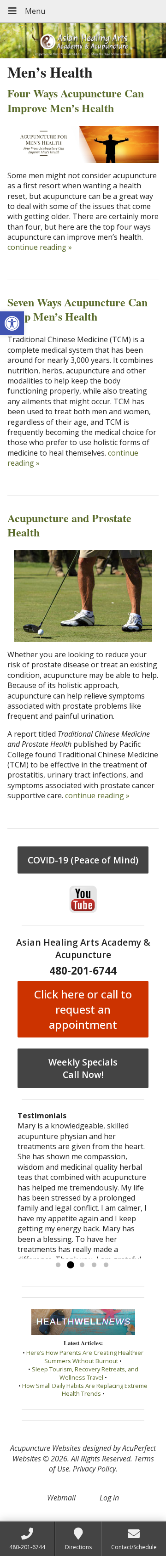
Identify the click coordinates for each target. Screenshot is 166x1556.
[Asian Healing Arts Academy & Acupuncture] (83, 40)
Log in (109, 1498)
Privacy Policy (94, 1469)
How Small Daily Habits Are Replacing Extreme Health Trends (85, 1389)
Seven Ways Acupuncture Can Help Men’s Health (77, 309)
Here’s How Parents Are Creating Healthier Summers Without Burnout (84, 1356)
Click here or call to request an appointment (83, 1009)
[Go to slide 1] (58, 1265)
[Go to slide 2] (70, 1265)
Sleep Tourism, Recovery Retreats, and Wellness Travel (85, 1373)
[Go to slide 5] (106, 1265)
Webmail (61, 1498)
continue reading (39, 247)
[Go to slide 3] (82, 1265)
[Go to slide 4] (94, 1265)
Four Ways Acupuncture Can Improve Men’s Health (75, 100)
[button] (12, 323)
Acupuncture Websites (45, 1448)
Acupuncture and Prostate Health (69, 525)
